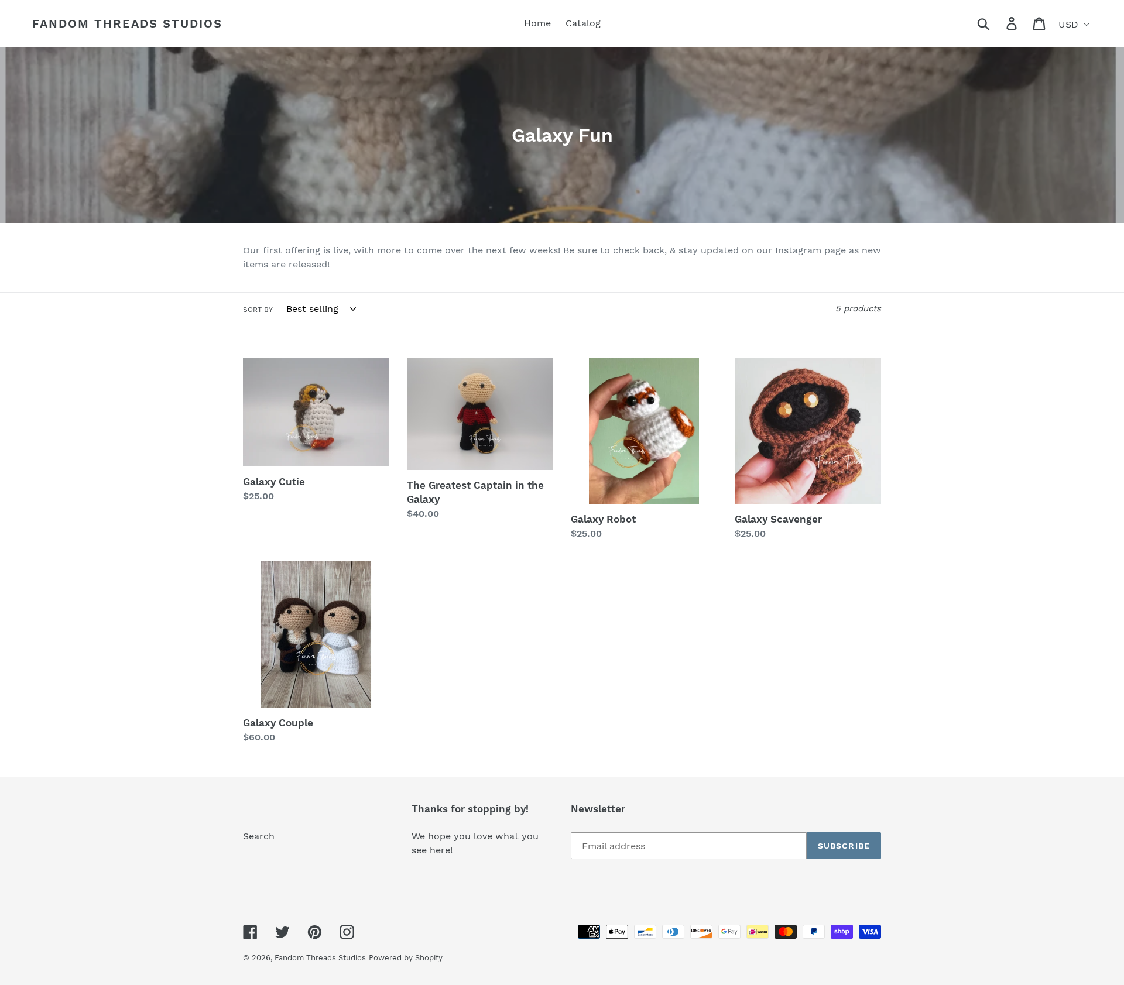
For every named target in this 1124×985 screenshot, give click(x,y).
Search (259, 836)
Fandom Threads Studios (127, 23)
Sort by (258, 310)
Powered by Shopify (406, 957)
